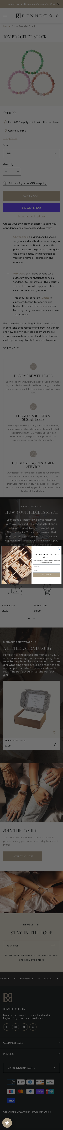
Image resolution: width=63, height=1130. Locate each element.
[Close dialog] (59, 548)
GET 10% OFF (46, 575)
